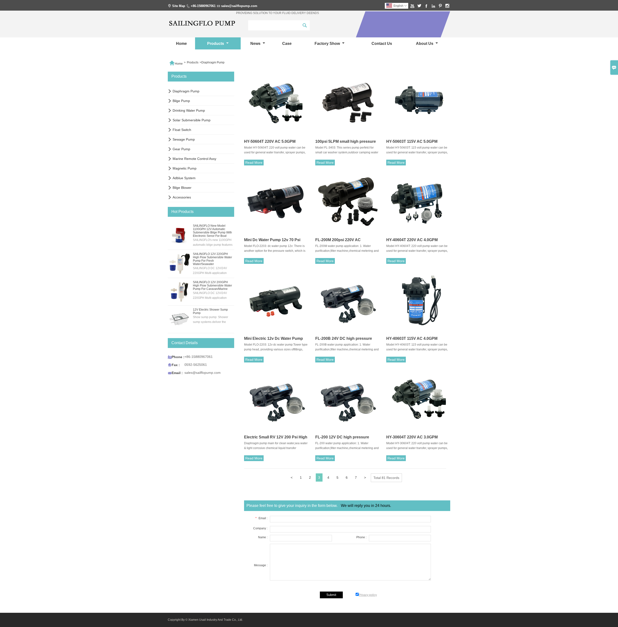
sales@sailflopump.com (239, 6)
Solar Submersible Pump (192, 120)
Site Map (178, 6)
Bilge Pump (181, 101)
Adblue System (184, 178)
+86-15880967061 (203, 6)
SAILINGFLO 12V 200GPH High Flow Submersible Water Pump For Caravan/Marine (212, 285)
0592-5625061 (195, 365)
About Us (425, 43)
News (255, 43)
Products (216, 43)
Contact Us (382, 43)
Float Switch (182, 130)
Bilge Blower (182, 188)
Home (181, 43)
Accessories (182, 197)
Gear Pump (181, 149)
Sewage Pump (184, 139)
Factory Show (328, 43)
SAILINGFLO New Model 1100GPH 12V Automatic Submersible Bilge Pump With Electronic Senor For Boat (212, 231)
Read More (253, 162)
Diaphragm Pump (186, 91)
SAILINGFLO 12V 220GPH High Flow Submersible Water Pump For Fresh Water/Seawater (212, 259)
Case (287, 43)
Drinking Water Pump (189, 110)
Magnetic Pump (185, 168)
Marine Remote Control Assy (194, 159)
